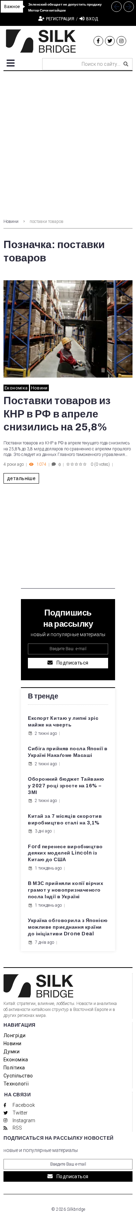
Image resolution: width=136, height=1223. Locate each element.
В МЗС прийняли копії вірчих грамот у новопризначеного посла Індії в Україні (65, 890)
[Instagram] (121, 41)
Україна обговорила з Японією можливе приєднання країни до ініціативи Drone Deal (68, 927)
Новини (10, 221)
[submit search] (125, 64)
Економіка (16, 388)
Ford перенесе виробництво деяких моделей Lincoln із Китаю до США (65, 853)
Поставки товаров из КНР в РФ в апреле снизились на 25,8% (57, 414)
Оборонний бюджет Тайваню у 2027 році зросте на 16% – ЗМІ (66, 785)
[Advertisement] (68, 143)
